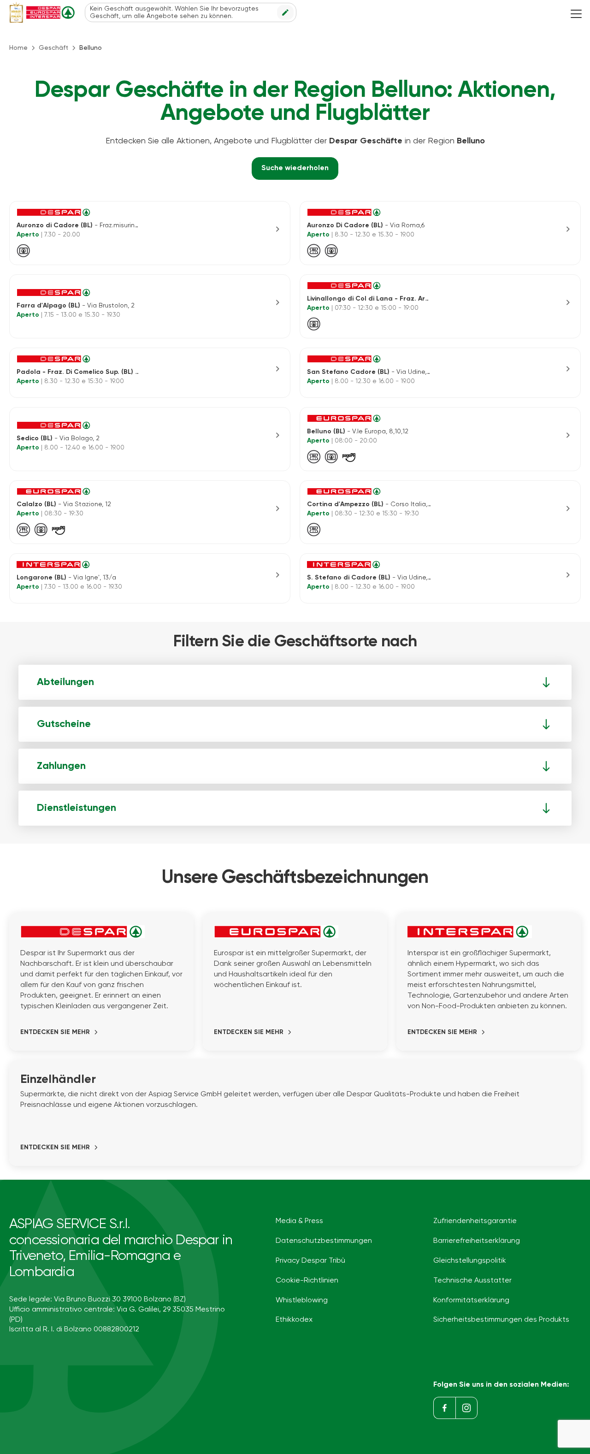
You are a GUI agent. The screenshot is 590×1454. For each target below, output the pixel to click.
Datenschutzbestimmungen (324, 1241)
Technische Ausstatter (472, 1280)
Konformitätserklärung (471, 1300)
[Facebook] (444, 1408)
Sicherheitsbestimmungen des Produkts (501, 1320)
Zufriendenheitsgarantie (475, 1221)
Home (18, 48)
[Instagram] (466, 1408)
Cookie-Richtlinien (307, 1280)
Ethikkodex (294, 1320)
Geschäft (53, 48)
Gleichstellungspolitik (469, 1261)
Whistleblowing (302, 1300)
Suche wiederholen (295, 168)
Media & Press (299, 1221)
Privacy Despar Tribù (310, 1261)
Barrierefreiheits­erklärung (476, 1241)
